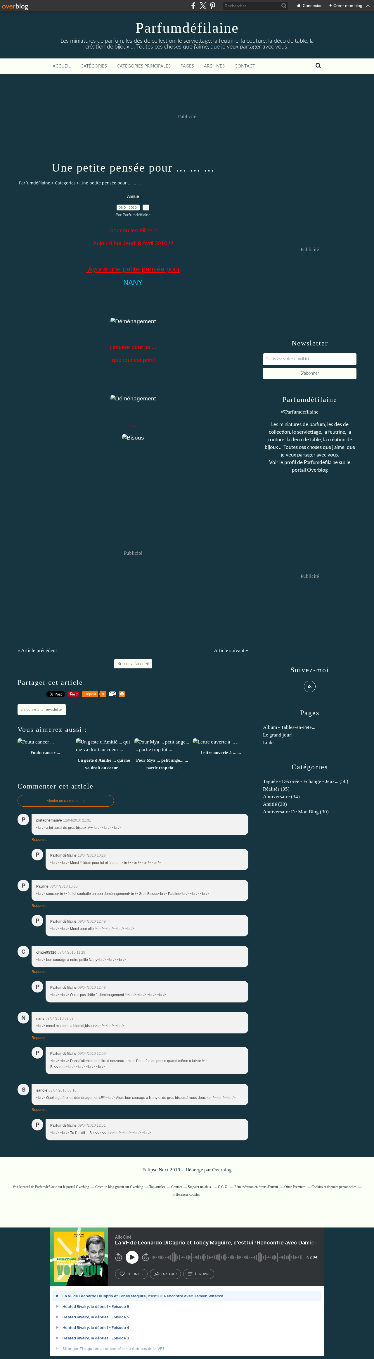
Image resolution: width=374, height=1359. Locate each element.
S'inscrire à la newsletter (41, 710)
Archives (214, 66)
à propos (202, 1274)
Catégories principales (144, 66)
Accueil (62, 66)
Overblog (222, 1170)
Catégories (94, 66)
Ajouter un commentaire (66, 801)
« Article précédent (37, 650)
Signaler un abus (200, 1187)
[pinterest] (212, 5)
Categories (65, 183)
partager (169, 1274)
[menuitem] (61, 66)
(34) (281, 796)
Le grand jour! (278, 735)
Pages (187, 66)
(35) (276, 789)
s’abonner (135, 1274)
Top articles (157, 1187)
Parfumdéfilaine (187, 28)
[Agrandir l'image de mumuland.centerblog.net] (133, 321)
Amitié (133, 197)
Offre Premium (294, 1187)
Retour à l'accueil (133, 664)
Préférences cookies (186, 1194)
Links (269, 742)
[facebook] (193, 5)
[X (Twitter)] (203, 5)
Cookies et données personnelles (333, 1187)
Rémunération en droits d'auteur (256, 1187)
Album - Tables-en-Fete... (289, 727)
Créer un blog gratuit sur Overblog (119, 1187)
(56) (305, 781)
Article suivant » (231, 650)
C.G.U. (223, 1187)
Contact (245, 66)
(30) (275, 804)
